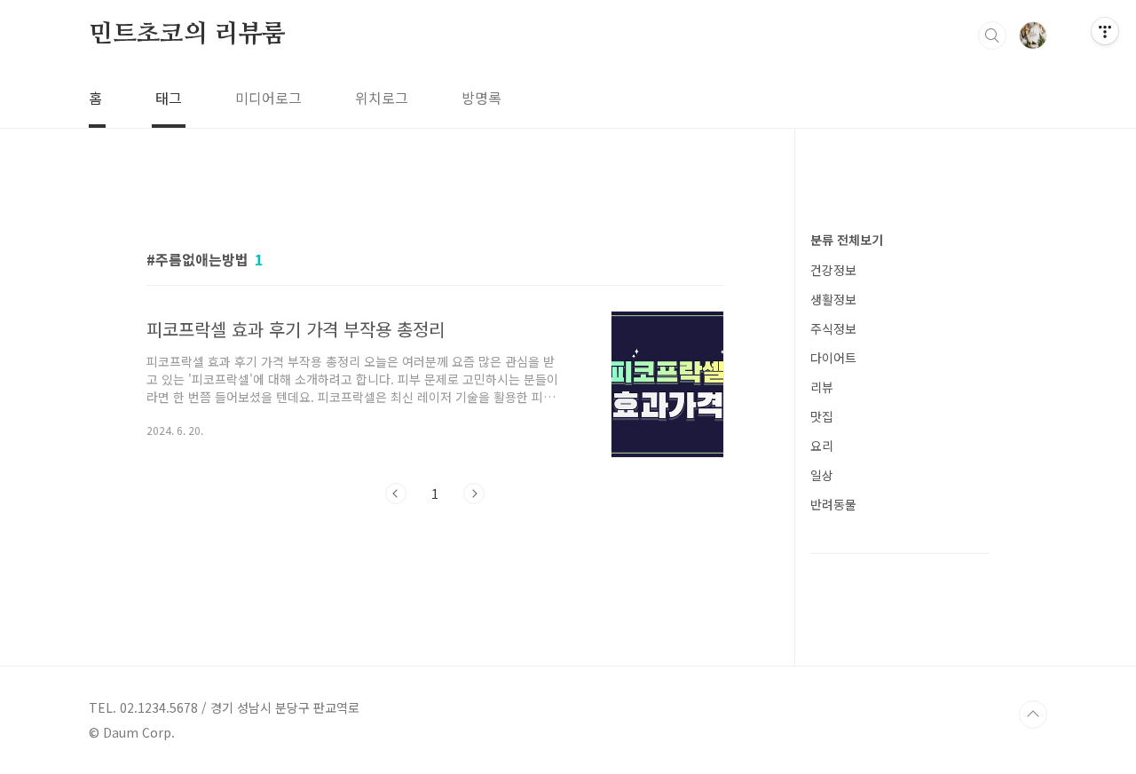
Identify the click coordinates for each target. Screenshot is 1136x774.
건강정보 (833, 270)
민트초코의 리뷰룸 (187, 34)
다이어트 (833, 358)
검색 (992, 35)
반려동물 (833, 504)
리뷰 (821, 387)
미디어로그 (268, 97)
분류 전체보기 (846, 240)
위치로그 (381, 97)
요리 (821, 445)
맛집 (821, 416)
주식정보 (833, 328)
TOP (1033, 714)
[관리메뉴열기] (1105, 31)
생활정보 (833, 299)
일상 (821, 475)
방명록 (481, 97)
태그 (168, 97)
